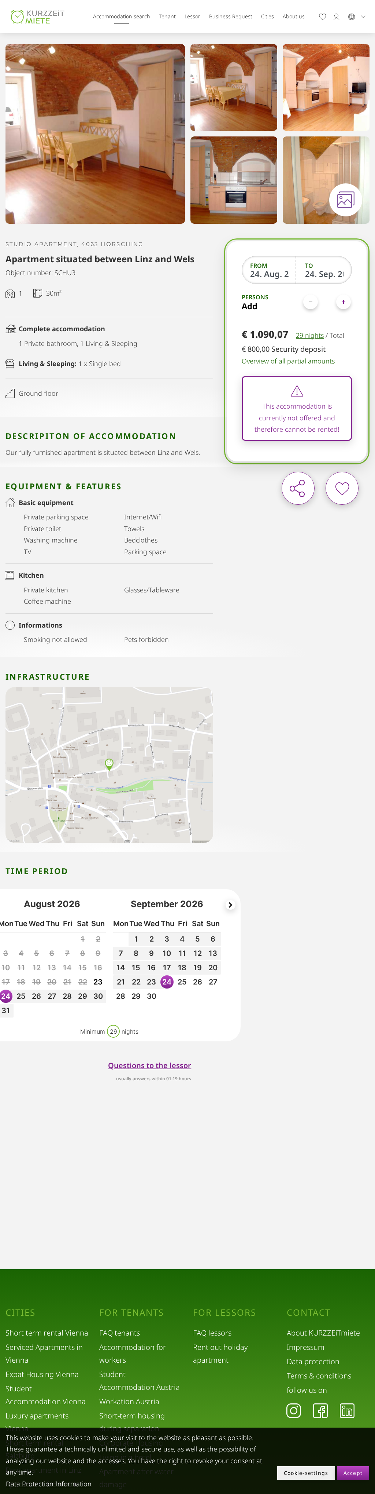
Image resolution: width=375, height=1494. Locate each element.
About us (294, 16)
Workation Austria (129, 1401)
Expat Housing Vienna (42, 1374)
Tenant (167, 16)
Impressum (305, 1347)
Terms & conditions (319, 1376)
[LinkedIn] (347, 1410)
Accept (353, 1472)
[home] (37, 16)
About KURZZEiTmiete (323, 1333)
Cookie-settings (306, 1472)
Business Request (230, 16)
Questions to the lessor (149, 1065)
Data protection (313, 1361)
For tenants (131, 1312)
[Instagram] (294, 1410)
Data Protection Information (49, 1483)
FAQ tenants (119, 1333)
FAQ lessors (212, 1333)
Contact (309, 1312)
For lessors (224, 1312)
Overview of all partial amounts (288, 361)
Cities (267, 16)
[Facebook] (320, 1410)
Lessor (192, 16)
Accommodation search (121, 16)
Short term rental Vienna (46, 1333)
